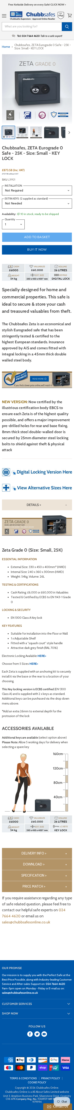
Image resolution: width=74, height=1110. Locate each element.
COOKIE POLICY (37, 1082)
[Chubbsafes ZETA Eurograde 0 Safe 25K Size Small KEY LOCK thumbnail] (8, 132)
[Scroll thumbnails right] (68, 132)
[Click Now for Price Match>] (37, 390)
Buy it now (37, 249)
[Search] (67, 26)
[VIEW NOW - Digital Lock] (37, 478)
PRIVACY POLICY (50, 1078)
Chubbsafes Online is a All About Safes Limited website (37, 1091)
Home (6, 47)
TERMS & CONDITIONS (23, 1078)
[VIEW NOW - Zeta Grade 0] (37, 494)
